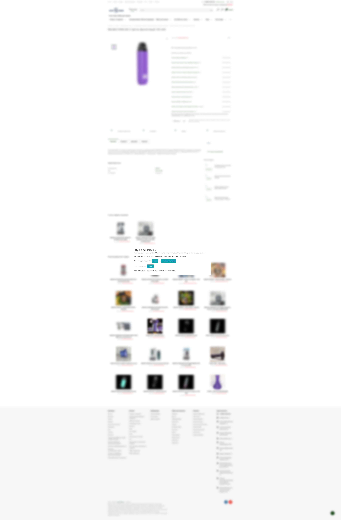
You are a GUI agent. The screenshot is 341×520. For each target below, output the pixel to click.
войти (155, 261)
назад (150, 266)
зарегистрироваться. (169, 261)
